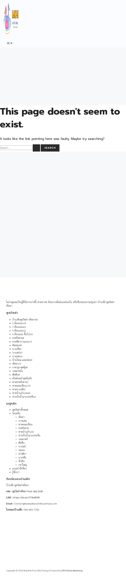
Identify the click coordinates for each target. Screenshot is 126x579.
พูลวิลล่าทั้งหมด (20, 409)
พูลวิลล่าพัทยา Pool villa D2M (27, 491)
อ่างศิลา (22, 453)
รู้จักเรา (15, 472)
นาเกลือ (22, 457)
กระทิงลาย (23, 428)
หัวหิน (21, 461)
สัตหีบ (21, 442)
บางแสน (22, 420)
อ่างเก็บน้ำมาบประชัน (29, 435)
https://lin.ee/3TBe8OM (26, 497)
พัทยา (21, 417)
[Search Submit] (36, 148)
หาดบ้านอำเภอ (26, 431)
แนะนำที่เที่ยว (19, 468)
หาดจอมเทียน (25, 424)
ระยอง (21, 450)
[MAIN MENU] (10, 43)
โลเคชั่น (16, 413)
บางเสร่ (22, 446)
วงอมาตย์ (23, 439)
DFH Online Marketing (72, 570)
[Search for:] (20, 147)
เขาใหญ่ (22, 464)
